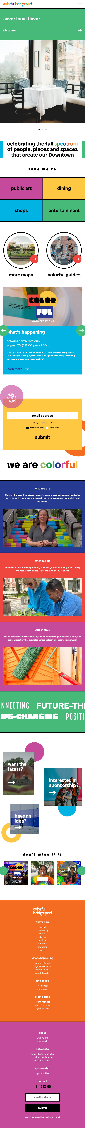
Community (42, 930)
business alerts (52, 427)
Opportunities (42, 1073)
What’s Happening (42, 958)
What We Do (42, 1041)
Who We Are (42, 1037)
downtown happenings (35, 427)
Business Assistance (42, 1057)
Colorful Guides (42, 973)
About (42, 1033)
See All (43, 927)
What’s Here (43, 922)
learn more (14, 369)
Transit (43, 950)
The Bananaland (52, 1117)
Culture (42, 933)
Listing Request (43, 1001)
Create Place (42, 996)
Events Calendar (42, 963)
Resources (42, 1049)
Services (42, 943)
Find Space (42, 980)
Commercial (42, 989)
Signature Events (42, 966)
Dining (42, 937)
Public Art (42, 940)
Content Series (42, 969)
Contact (42, 1081)
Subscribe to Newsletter (42, 1054)
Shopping (42, 947)
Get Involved (43, 1008)
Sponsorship (42, 1068)
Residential (43, 985)
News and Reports (42, 1060)
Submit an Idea (42, 1005)
